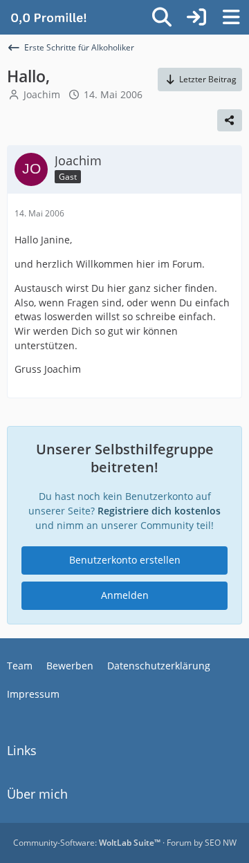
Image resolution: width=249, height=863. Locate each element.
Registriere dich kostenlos (159, 510)
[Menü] (231, 17)
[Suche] (162, 17)
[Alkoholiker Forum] (48, 17)
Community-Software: (86, 842)
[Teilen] (229, 120)
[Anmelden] (196, 17)
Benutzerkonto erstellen (125, 559)
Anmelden (125, 595)
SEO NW (221, 842)
